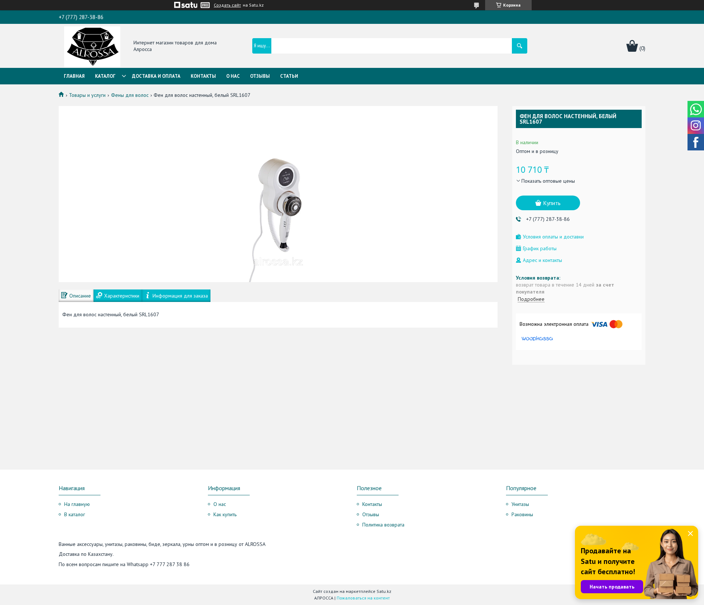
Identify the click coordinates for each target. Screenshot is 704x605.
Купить (552, 203)
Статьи (289, 76)
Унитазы (520, 504)
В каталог (74, 514)
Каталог (105, 76)
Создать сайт (227, 5)
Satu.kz (384, 591)
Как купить (224, 514)
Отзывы (260, 76)
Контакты (203, 76)
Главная (74, 76)
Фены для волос (129, 95)
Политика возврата (383, 524)
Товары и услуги (87, 95)
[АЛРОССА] (92, 46)
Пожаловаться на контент (363, 598)
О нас (233, 76)
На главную (77, 504)
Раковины (522, 514)
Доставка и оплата (156, 76)
